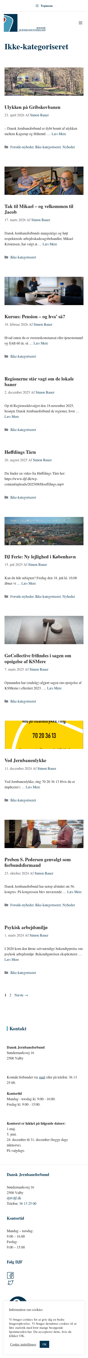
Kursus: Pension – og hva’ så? (35, 316)
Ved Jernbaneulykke (25, 760)
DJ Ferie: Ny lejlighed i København (40, 556)
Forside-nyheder (21, 146)
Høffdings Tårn (20, 452)
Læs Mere (59, 133)
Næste (21, 994)
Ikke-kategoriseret (48, 146)
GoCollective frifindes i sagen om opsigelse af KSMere (38, 658)
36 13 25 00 (27, 1203)
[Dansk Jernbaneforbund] (24, 23)
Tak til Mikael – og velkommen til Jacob (39, 209)
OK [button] (44, 1344)
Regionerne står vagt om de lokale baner (39, 381)
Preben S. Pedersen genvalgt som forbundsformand (38, 862)
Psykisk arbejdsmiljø (26, 927)
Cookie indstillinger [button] (23, 1344)
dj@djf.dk (14, 1197)
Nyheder (69, 146)
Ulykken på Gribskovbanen (32, 107)
